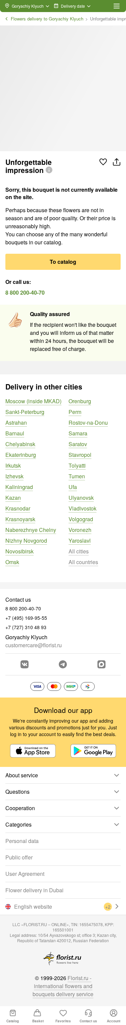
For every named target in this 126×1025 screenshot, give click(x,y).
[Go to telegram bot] (63, 664)
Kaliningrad (19, 487)
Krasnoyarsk (20, 519)
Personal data (22, 841)
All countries (83, 562)
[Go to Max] (101, 664)
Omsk (12, 562)
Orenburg (80, 401)
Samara (78, 433)
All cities (79, 551)
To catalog (63, 261)
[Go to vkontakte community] (24, 664)
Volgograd (81, 519)
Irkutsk (13, 465)
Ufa (73, 487)
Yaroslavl (80, 540)
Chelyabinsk (20, 444)
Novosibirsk (19, 551)
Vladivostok (82, 508)
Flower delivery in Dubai (34, 890)
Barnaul (14, 433)
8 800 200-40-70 (25, 292)
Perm (75, 412)
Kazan (13, 497)
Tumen (77, 476)
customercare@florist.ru (33, 645)
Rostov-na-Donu (88, 422)
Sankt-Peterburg (24, 412)
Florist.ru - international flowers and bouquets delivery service (63, 986)
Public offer (19, 857)
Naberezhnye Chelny (30, 530)
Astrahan (16, 422)
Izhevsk (14, 476)
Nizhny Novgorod (26, 540)
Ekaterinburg (20, 455)
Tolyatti (77, 465)
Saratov (78, 444)
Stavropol (80, 455)
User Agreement (24, 874)
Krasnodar (17, 508)
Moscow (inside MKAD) (33, 401)
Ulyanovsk (81, 497)
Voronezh (80, 530)
